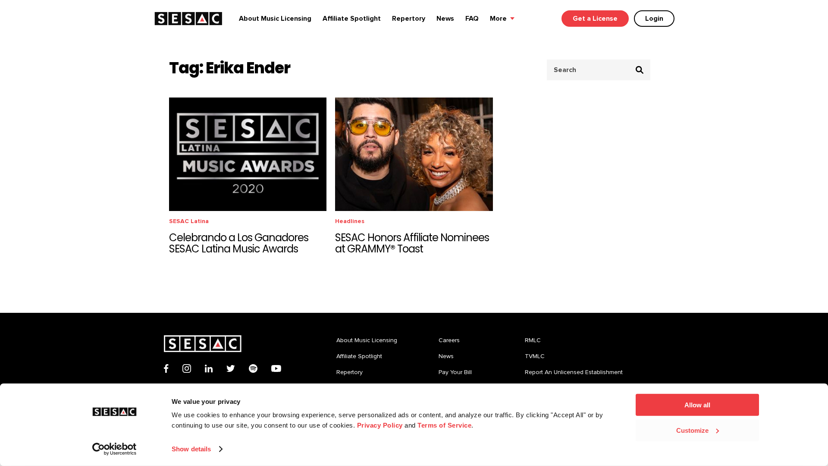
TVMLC (535, 356)
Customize (692, 430)
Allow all (697, 405)
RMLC (533, 340)
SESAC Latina (189, 221)
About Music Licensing (275, 18)
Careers (449, 340)
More (498, 18)
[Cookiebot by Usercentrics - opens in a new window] (114, 449)
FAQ (472, 18)
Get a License (595, 18)
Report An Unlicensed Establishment (574, 372)
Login (654, 18)
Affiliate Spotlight (352, 18)
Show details (191, 449)
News (445, 18)
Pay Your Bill (455, 372)
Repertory (408, 18)
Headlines (349, 221)
